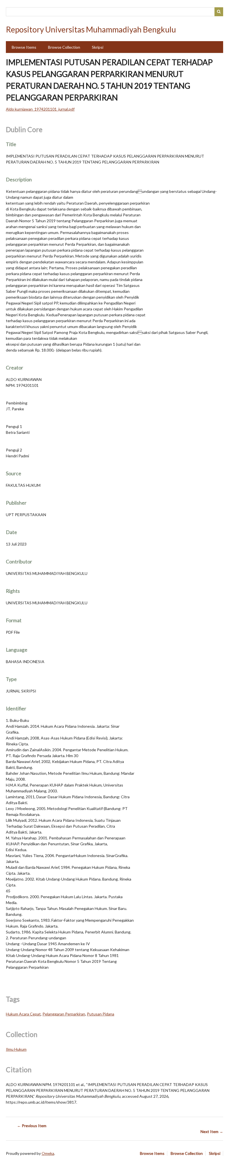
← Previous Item (31, 1125)
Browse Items (24, 47)
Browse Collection (64, 47)
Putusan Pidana (100, 1014)
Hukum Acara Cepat (23, 1014)
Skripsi (97, 47)
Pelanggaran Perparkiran (63, 1014)
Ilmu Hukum (16, 1049)
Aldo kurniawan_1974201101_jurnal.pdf (40, 109)
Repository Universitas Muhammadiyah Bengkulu (91, 29)
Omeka (48, 1153)
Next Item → (212, 1131)
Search (218, 11)
